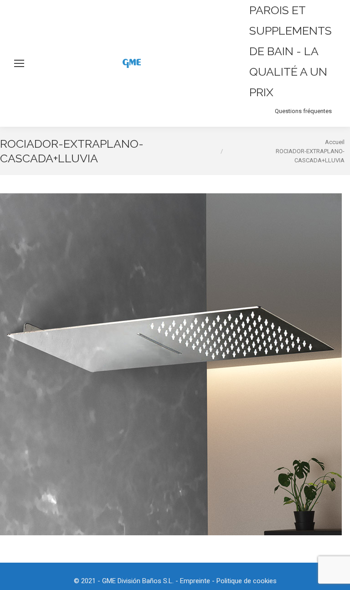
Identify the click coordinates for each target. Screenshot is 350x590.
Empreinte (195, 581)
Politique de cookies (246, 581)
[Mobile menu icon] (19, 63)
